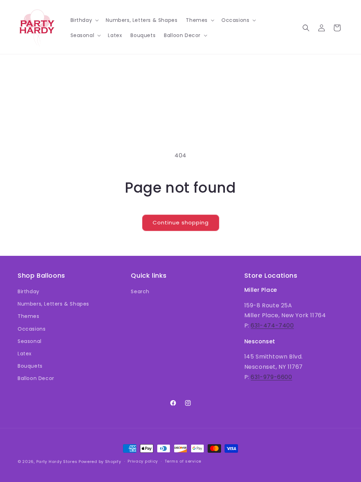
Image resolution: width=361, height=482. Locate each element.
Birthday (28, 291)
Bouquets (30, 365)
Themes (28, 316)
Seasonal (30, 341)
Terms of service (183, 461)
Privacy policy (143, 461)
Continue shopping (181, 222)
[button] (84, 20)
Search (140, 291)
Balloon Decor (36, 378)
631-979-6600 (271, 377)
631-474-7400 (272, 325)
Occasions (31, 328)
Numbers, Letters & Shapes (53, 303)
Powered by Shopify (100, 461)
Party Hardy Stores (57, 461)
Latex (25, 353)
